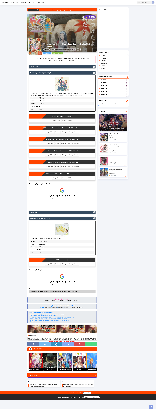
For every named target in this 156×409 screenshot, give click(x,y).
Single (103, 66)
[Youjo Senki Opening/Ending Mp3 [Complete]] (50, 362)
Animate (72, 308)
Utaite (103, 68)
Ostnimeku (5, 2)
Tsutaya (60, 308)
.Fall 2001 (104, 86)
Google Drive (56, 120)
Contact (73, 393)
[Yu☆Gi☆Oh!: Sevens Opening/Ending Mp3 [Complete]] (65, 362)
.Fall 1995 (104, 80)
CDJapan (48, 308)
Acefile (64, 120)
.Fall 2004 (104, 91)
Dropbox (69, 132)
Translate (104, 106)
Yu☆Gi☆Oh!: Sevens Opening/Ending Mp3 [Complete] (65, 370)
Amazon (54, 308)
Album (103, 55)
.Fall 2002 (104, 89)
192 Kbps (62, 301)
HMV (82, 308)
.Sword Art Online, (113, 129)
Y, (115, 173)
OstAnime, (121, 129)
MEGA (70, 120)
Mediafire (76, 132)
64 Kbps (76, 301)
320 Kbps (48, 301)
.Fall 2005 (104, 94)
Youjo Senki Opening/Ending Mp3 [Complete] (50, 370)
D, (109, 162)
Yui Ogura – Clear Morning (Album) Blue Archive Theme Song (43, 386)
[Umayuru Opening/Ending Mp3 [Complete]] (80, 362)
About (67, 393)
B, (109, 138)
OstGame (104, 63)
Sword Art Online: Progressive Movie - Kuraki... (113, 125)
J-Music (103, 58)
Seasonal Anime (25, 2)
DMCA (79, 393)
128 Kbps (70, 301)
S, (125, 129)
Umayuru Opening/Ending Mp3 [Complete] (80, 370)
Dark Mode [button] (87, 393)
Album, (111, 151)
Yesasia (66, 308)
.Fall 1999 (104, 83)
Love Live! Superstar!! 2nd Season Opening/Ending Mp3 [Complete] (94, 370)
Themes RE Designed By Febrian (91, 397)
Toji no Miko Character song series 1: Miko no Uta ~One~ (116, 147)
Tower (78, 308)
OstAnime (104, 61)
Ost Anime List (14, 2)
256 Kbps (55, 301)
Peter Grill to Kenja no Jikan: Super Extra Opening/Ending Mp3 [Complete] (35, 370)
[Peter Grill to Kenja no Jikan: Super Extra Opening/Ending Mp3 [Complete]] (36, 362)
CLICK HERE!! (62, 314)
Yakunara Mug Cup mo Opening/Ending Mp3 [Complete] (78, 386)
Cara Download (42, 2)
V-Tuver (103, 71)
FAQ (34, 2)
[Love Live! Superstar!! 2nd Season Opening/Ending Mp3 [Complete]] (94, 362)
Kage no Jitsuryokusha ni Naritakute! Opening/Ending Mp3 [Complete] (57, 10)
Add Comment (57, 53)
